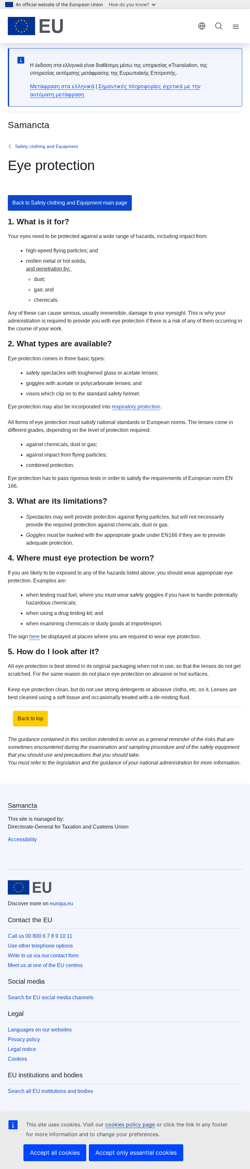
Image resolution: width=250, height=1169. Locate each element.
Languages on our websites (40, 1029)
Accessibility (22, 839)
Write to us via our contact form (43, 955)
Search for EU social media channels (50, 997)
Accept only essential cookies (136, 1152)
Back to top (30, 718)
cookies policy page (130, 1124)
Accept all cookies (55, 1152)
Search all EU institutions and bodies (50, 1091)
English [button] (202, 26)
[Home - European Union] (35, 26)
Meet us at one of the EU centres (45, 965)
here (34, 636)
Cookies (17, 1059)
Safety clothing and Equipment (46, 146)
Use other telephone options (40, 946)
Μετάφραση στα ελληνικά (62, 86)
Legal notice (22, 1049)
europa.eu (61, 903)
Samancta (22, 805)
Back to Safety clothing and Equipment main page (69, 203)
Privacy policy (24, 1039)
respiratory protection (136, 406)
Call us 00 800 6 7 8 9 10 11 (40, 936)
